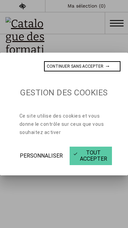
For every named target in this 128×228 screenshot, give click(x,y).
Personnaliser (41, 155)
